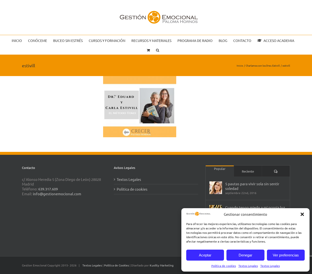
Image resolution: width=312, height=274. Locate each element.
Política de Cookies (117, 265)
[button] (302, 214)
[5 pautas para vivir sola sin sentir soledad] (215, 187)
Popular (219, 168)
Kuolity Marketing (162, 265)
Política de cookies (223, 266)
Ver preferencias (286, 255)
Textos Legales (248, 266)
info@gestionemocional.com (57, 193)
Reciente (248, 171)
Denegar (245, 255)
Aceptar (205, 255)
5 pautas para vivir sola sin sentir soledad (252, 186)
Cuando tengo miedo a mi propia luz (255, 207)
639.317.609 (48, 188)
